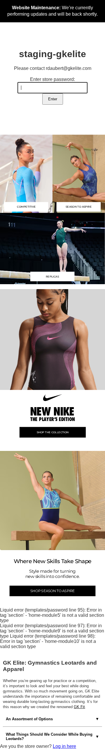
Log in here (64, 746)
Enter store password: (52, 79)
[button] (52, 248)
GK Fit (79, 707)
